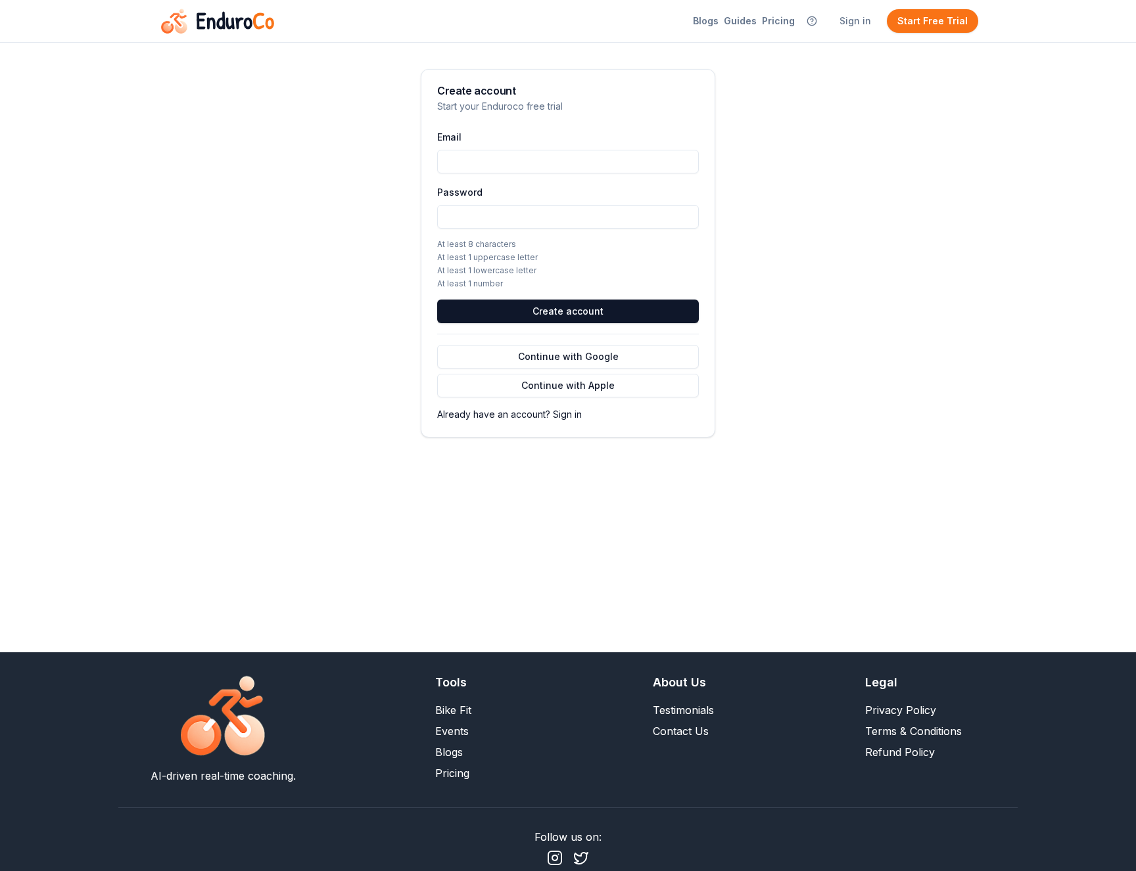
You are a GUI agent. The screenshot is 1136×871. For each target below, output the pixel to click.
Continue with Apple (568, 385)
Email (449, 137)
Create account (568, 311)
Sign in (855, 20)
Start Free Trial (932, 20)
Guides (740, 20)
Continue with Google (568, 356)
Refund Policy (900, 752)
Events (452, 731)
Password (460, 192)
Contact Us (681, 731)
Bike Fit (453, 710)
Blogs (706, 20)
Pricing (778, 20)
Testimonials (683, 710)
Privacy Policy (900, 710)
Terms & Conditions (913, 731)
